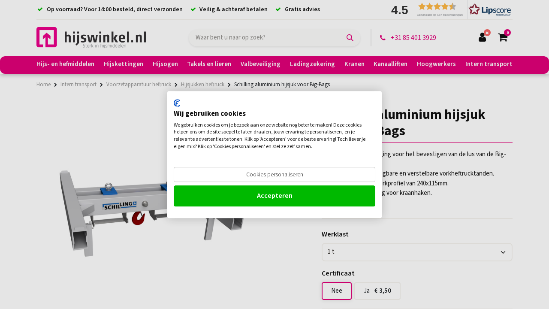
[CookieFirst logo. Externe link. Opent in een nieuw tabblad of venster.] (177, 103)
